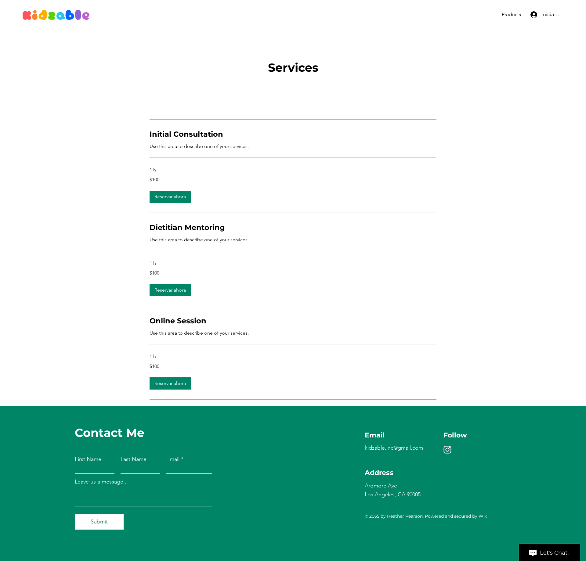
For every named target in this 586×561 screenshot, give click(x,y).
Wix (483, 516)
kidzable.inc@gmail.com (394, 447)
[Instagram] (447, 449)
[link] (293, 134)
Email (172, 459)
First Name (88, 459)
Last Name (133, 459)
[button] (170, 197)
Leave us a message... (101, 481)
